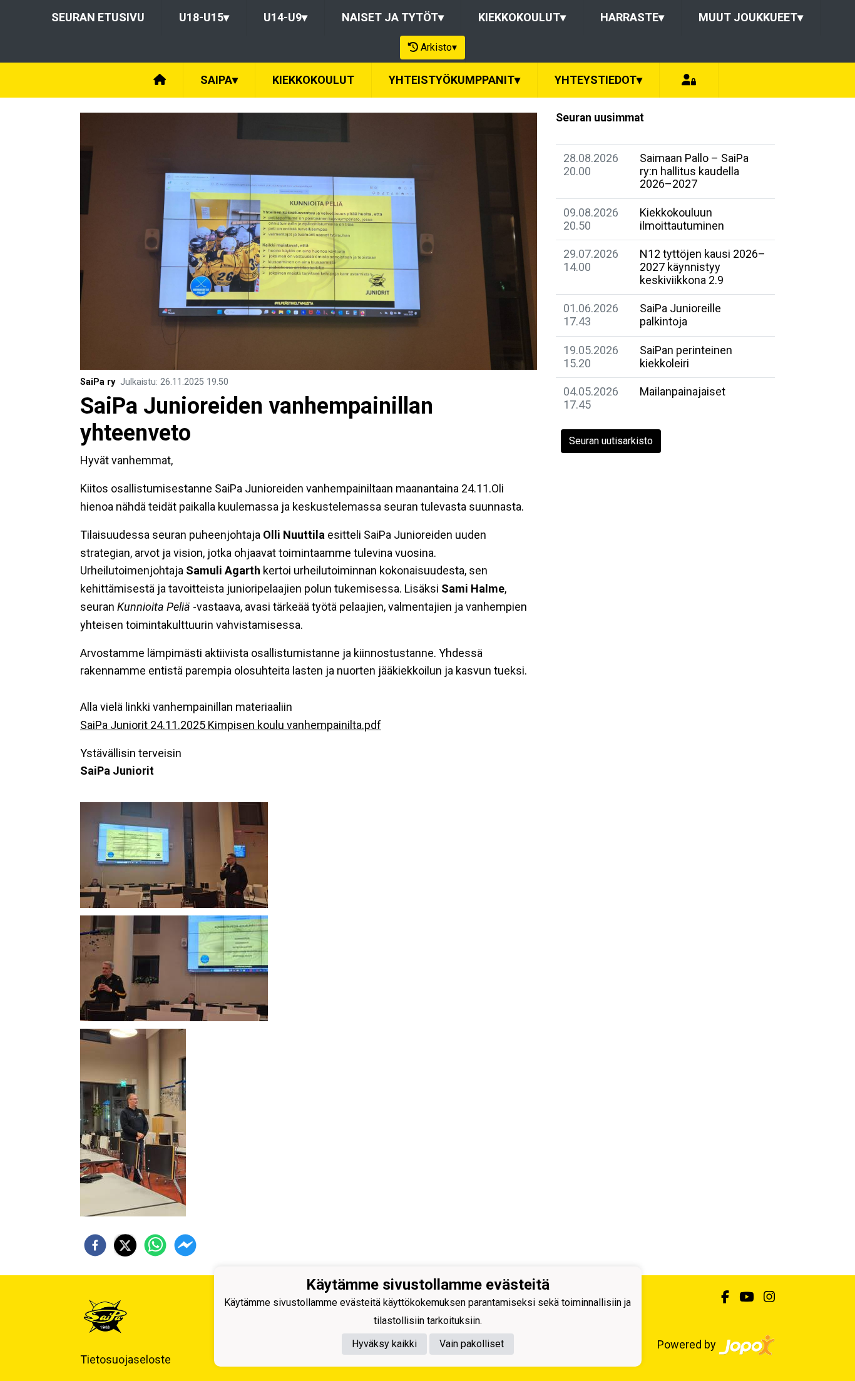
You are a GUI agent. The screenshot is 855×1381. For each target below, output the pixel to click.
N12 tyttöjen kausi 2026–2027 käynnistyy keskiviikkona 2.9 (702, 266)
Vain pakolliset (471, 1344)
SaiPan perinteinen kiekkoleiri (686, 357)
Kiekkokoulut (522, 17)
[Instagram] (764, 1297)
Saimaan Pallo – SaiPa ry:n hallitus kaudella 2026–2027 (694, 170)
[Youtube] (741, 1297)
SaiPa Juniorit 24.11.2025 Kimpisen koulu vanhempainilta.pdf (230, 724)
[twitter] (125, 1245)
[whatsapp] (155, 1245)
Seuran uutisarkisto (611, 441)
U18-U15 (204, 17)
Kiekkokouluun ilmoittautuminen (682, 219)
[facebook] (95, 1245)
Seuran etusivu (98, 17)
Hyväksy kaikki (384, 1344)
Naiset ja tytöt (393, 17)
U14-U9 (285, 17)
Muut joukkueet (751, 17)
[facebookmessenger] (185, 1245)
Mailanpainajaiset (682, 391)
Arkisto (439, 47)
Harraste (632, 17)
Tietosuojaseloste (125, 1359)
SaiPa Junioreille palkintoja (680, 315)
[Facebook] (720, 1297)
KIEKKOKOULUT (313, 79)
